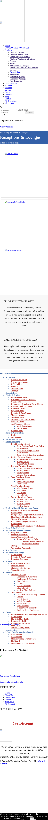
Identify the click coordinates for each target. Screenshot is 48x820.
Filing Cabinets (23, 581)
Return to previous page (9, 143)
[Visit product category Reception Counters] (13, 250)
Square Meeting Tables (20, 628)
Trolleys (14, 391)
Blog (7, 96)
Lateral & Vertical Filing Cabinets (31, 594)
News (7, 92)
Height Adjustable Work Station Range (22, 508)
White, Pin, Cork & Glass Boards (24, 68)
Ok (32, 819)
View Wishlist (6, 127)
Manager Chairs (18, 415)
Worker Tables (23, 506)
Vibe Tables (21, 493)
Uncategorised (11, 630)
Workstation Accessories (21, 548)
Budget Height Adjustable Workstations (27, 515)
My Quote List (10, 101)
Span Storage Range (25, 482)
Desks (13, 435)
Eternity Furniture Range (22, 466)
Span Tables (22, 484)
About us (8, 88)
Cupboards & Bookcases (27, 579)
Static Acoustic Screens (20, 568)
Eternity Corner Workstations (29, 468)
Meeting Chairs (17, 417)
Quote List (9, 699)
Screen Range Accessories (33, 541)
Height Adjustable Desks (20, 57)
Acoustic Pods (15, 72)
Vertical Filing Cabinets (26, 590)
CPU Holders (16, 384)
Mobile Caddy (23, 599)
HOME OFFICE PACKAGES (17, 48)
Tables (12, 63)
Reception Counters (19, 559)
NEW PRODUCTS (13, 83)
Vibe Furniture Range (20, 486)
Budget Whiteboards (25, 464)
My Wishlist (9, 702)
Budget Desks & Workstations (29, 459)
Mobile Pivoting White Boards (23, 639)
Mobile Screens (17, 566)
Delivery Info (10, 697)
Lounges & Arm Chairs (21, 413)
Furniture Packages (18, 79)
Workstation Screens (30, 544)
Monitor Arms (17, 388)
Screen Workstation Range (22, 537)
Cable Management (19, 382)
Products (8, 50)
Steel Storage (16, 592)
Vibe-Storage (22, 495)
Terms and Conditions (10, 676)
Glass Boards (16, 637)
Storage (13, 61)
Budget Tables (23, 462)
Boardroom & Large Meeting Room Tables (29, 614)
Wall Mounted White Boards (23, 643)
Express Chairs (17, 411)
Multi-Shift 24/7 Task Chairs (23, 419)
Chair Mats (16, 402)
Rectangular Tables (19, 621)
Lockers (20, 583)
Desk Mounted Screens (20, 563)
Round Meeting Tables (20, 623)
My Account (10, 704)
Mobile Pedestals (24, 586)
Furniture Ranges (17, 77)
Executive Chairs (18, 408)
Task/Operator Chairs (20, 424)
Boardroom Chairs (19, 397)
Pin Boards (15, 641)
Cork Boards (16, 634)
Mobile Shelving (23, 603)
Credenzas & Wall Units (27, 577)
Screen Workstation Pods (27, 539)
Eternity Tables (23, 473)
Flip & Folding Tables (20, 619)
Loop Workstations (19, 532)
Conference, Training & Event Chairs (27, 404)
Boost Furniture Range (20, 444)
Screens (13, 70)
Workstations (16, 437)
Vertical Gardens (18, 570)
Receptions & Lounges (19, 65)
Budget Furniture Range (21, 457)
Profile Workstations (19, 535)
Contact (8, 99)
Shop (7, 132)
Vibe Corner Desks (24, 488)
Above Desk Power (19, 380)
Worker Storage (23, 504)
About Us (9, 695)
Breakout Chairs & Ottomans (23, 400)
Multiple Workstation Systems (22, 59)
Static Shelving (23, 606)
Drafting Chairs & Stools (21, 406)
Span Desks (21, 479)
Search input (23, 110)
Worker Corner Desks (26, 499)
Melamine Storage (18, 575)
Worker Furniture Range (21, 497)
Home (7, 46)
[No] (35, 819)
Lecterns (14, 386)
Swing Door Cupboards (27, 608)
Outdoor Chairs (17, 422)
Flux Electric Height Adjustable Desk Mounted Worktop (26, 518)
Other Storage (22, 588)
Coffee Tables (16, 555)
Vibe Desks (21, 490)
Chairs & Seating (17, 52)
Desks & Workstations (19, 54)
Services (8, 90)
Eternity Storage (23, 470)
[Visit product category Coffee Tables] (11, 154)
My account (9, 103)
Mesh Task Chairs (24, 426)
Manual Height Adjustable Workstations (28, 526)
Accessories (14, 74)
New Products (16, 81)
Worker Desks (23, 501)
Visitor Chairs (17, 431)
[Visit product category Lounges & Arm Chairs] (15, 202)
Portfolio (8, 85)
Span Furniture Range (20, 477)
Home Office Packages (15, 528)
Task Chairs (22, 428)
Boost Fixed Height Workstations (30, 455)
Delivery (8, 94)
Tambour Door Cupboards (28, 610)
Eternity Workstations (26, 475)
